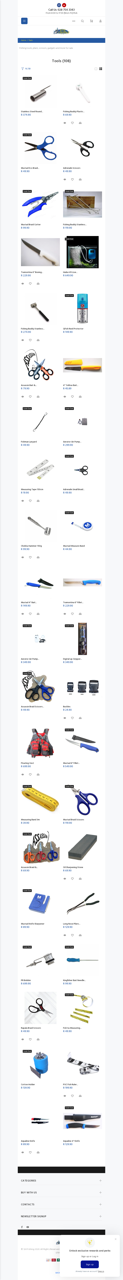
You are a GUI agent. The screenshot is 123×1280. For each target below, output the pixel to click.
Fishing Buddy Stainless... (75, 225)
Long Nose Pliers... (71, 924)
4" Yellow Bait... (70, 385)
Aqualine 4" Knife (71, 1141)
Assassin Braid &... (29, 867)
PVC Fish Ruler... (70, 1084)
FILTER (28, 69)
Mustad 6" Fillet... (71, 763)
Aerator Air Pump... (72, 442)
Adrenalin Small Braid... (74, 489)
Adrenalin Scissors (71, 168)
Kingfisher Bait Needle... (74, 980)
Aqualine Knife (28, 1141)
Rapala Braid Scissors (31, 1028)
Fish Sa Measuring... (72, 1028)
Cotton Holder (28, 1084)
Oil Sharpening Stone (73, 867)
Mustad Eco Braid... (30, 168)
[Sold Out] (40, 422)
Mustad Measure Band (74, 546)
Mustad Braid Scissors (73, 820)
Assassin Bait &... (29, 385)
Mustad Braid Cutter (31, 225)
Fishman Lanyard (29, 442)
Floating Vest (27, 763)
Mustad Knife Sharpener (32, 924)
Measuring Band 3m (30, 820)
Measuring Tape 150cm (32, 489)
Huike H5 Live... (70, 272)
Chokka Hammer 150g (31, 546)
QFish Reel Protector (73, 329)
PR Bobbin (26, 980)
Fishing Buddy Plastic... (74, 112)
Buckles (66, 707)
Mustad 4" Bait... (29, 602)
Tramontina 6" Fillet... (73, 602)
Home (23, 40)
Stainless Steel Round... (32, 112)
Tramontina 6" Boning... (32, 272)
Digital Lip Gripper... (72, 659)
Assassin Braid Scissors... (32, 707)
